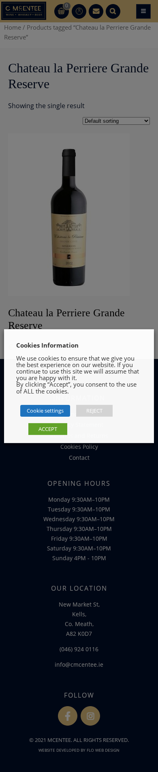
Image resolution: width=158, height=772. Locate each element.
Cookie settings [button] (45, 410)
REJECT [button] (94, 410)
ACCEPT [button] (47, 429)
